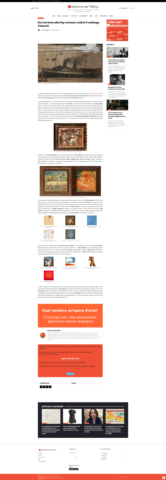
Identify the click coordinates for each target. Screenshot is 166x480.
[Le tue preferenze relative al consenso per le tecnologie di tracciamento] (163, 478)
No (66, 256)
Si (66, 254)
